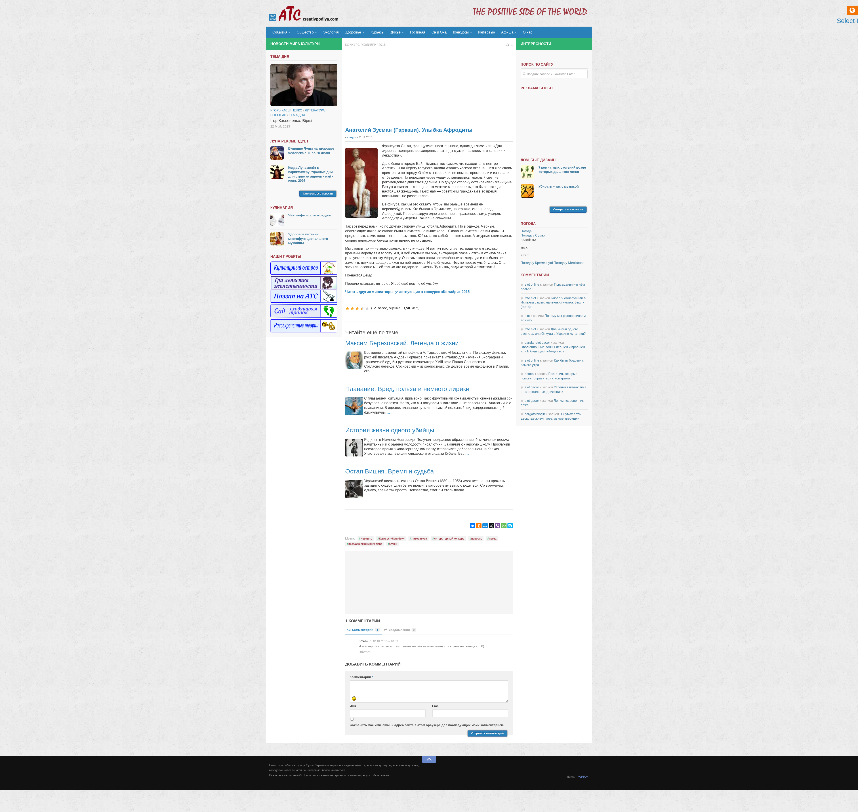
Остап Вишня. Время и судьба (389, 471)
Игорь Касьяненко (286, 110)
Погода (526, 231)
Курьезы (377, 32)
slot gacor (532, 387)
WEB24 (583, 777)
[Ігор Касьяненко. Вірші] (303, 85)
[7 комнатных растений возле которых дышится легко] (527, 172)
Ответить (365, 652)
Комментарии (365, 630)
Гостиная (417, 32)
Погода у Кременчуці (537, 263)
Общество (305, 32)
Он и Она (439, 32)
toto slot (530, 298)
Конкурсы (461, 32)
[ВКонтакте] (472, 525)
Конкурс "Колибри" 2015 (365, 44)
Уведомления (402, 630)
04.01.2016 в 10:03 (385, 641)
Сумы (393, 544)
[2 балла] (352, 308)
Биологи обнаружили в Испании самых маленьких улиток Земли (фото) (553, 302)
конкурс (351, 137)
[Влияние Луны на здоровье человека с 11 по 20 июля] (277, 153)
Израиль (366, 538)
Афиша (507, 32)
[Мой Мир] (485, 525)
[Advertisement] (429, 87)
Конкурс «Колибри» (392, 538)
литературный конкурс (449, 538)
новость (476, 538)
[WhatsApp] (504, 525)
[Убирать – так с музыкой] (527, 191)
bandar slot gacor (537, 342)
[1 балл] (347, 308)
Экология (331, 32)
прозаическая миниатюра (365, 544)
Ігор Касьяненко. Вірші (291, 120)
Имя (353, 706)
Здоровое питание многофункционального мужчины (308, 238)
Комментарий (361, 677)
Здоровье (353, 32)
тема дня (297, 115)
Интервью (486, 32)
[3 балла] (357, 308)
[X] (491, 525)
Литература (315, 110)
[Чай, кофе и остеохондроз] (277, 220)
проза (492, 538)
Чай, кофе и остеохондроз (309, 215)
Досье (396, 32)
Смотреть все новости (318, 193)
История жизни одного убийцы (389, 430)
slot (527, 316)
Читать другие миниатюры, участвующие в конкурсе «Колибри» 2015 (407, 292)
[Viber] (497, 525)
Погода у (533, 235)
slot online (532, 284)
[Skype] (510, 525)
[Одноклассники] (479, 525)
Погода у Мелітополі (569, 263)
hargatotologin (535, 414)
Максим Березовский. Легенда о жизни (402, 343)
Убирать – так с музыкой (558, 186)
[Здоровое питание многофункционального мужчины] (277, 239)
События (279, 32)
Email (436, 706)
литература (419, 538)
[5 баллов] (367, 308)
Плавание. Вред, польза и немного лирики (407, 388)
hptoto (529, 374)
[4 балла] (362, 308)
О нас (527, 32)
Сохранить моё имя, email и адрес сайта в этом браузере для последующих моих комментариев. (427, 725)
